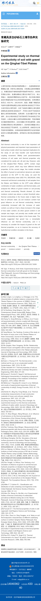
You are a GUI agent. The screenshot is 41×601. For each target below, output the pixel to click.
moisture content (14, 249)
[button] (34, 3)
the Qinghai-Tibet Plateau (28, 246)
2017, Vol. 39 (14, 24)
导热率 (3, 238)
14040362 (13, 583)
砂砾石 (21, 238)
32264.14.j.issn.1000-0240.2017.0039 (12, 29)
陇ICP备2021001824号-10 (20, 563)
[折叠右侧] (38, 307)
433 (30, 583)
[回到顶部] (38, 302)
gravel (3, 249)
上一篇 (16, 288)
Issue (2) (22, 24)
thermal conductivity (8, 246)
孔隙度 (37, 238)
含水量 (29, 238)
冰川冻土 (4, 24)
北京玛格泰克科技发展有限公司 (24, 597)
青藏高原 (12, 238)
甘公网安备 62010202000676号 (22, 566)
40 (20, 587)
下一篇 (24, 288)
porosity (26, 249)
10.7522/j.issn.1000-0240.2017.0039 (12, 26)
